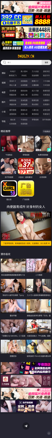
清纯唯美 (24, 104)
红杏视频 (12, 124)
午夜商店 (24, 119)
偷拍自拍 (24, 90)
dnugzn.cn (26, 56)
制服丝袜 (12, 95)
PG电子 (13, 71)
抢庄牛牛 (46, 75)
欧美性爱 (46, 90)
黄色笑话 (35, 114)
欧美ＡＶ (35, 81)
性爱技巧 (46, 114)
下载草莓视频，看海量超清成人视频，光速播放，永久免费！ (26, 243)
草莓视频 (35, 119)
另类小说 (24, 114)
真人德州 (24, 71)
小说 (4, 111)
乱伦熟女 (35, 95)
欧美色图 (35, 100)
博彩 (4, 73)
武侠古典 (46, 110)
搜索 (46, 62)
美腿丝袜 (12, 104)
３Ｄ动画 (46, 81)
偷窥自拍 (12, 100)
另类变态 (46, 95)
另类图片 (46, 104)
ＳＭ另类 (46, 85)
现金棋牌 (35, 75)
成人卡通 (35, 90)
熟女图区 (35, 104)
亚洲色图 (24, 100)
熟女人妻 (12, 85)
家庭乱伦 (24, 110)
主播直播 (35, 85)
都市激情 (12, 110)
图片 (4, 102)
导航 (4, 121)
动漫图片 (46, 100)
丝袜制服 (24, 85)
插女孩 (12, 119)
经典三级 (24, 95)
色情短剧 (24, 124)
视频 (4, 82)
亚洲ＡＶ (12, 81)
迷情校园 (12, 114)
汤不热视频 (46, 119)
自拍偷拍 (24, 81)
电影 (4, 92)
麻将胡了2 (13, 75)
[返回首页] (48, 433)
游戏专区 (46, 71)
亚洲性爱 (12, 90)
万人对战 (35, 71)
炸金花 (24, 75)
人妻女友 (35, 110)
